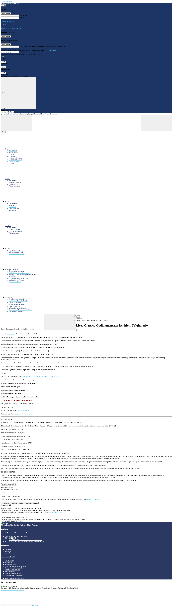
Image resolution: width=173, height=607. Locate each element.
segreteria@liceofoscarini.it (24, 414)
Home (78, 315)
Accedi (4, 5)
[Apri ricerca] (156, 123)
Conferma (11, 112)
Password (23, 17)
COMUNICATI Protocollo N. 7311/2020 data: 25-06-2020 (39, 376)
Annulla (4, 112)
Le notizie (79, 319)
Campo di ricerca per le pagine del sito (13, 329)
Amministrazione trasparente (14, 575)
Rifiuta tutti (17, 503)
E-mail (22, 46)
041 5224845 (12, 538)
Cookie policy (9, 561)
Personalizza (5, 503)
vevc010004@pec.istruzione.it (26, 541)
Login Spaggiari (52, 50)
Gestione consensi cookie (13, 573)
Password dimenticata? (8, 21)
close (3, 132)
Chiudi (3, 61)
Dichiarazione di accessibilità (14, 568)
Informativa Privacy (11, 564)
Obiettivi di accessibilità (12, 570)
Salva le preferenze (16, 521)
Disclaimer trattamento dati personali (12, 590)
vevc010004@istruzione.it (25, 540)
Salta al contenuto (6, 2)
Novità (78, 317)
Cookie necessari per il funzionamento (13, 517)
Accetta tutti (31, 503)
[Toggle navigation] (16, 123)
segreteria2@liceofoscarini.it (25, 410)
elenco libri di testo (7, 380)
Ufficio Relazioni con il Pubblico (15, 566)
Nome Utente (24, 15)
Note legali (8, 562)
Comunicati (10, 334)
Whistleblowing (10, 571)
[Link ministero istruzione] (10, 3)
